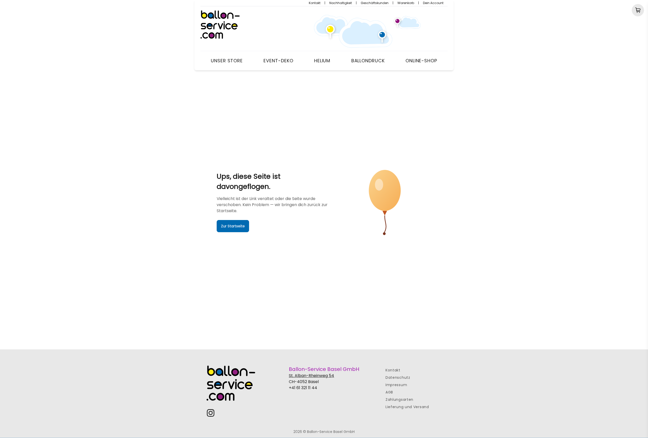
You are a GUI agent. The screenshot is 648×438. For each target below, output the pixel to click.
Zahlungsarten (399, 399)
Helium (322, 60)
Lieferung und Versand (407, 406)
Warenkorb (405, 3)
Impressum (396, 384)
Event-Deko (278, 60)
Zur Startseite (233, 226)
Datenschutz (398, 377)
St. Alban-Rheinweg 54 (311, 376)
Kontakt (314, 3)
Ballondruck (368, 60)
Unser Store (227, 60)
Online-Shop (421, 60)
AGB (389, 392)
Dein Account (433, 3)
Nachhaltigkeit (340, 3)
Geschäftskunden (375, 3)
